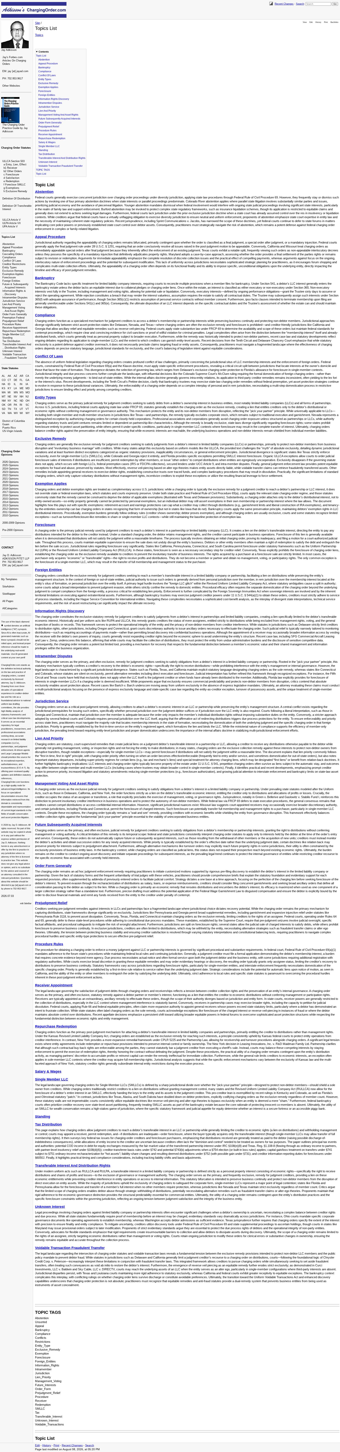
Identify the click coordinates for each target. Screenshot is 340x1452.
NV (15, 396)
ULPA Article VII (11, 223)
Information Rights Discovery (53, 99)
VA (3, 413)
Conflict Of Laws (11, 260)
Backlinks (334, 22)
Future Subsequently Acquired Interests (59, 118)
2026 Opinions (10, 461)
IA (27, 384)
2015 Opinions (10, 498)
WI (21, 413)
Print (326, 22)
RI (21, 404)
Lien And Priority (11, 304)
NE (9, 396)
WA (10, 413)
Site (37, 23)
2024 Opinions (10, 468)
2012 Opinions (10, 508)
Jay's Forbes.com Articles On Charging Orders (14, 60)
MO (28, 392)
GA (27, 380)
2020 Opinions (10, 482)
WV (16, 413)
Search (300, 3)
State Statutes (10, 368)
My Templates (9, 579)
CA (27, 375)
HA (3, 384)
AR (21, 375)
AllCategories (10, 608)
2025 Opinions (10, 465)
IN (21, 384)
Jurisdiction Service (13, 300)
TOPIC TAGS (43, 170)
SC (27, 404)
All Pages (7, 601)
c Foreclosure (11, 174)
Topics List (8, 236)
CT (9, 380)
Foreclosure (9, 277)
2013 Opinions (10, 505)
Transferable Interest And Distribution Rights (61, 158)
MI (9, 392)
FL (21, 380)
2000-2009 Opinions (13, 522)
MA (4, 392)
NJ (27, 396)
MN (16, 392)
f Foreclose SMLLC (15, 184)
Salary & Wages (46, 142)
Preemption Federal (13, 317)
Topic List (41, 55)
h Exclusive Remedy (15, 191)
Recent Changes (284, 3)
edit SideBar (25, 903)
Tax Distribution (11, 341)
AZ (15, 375)
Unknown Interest (12, 351)
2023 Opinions (10, 471)
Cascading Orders (12, 254)
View (305, 22)
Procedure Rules (11, 324)
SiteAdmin (8, 586)
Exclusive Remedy (13, 270)
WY (28, 413)
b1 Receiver (10, 167)
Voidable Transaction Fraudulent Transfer (60, 166)
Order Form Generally (14, 314)
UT (21, 408)
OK (4, 404)
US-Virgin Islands (12, 431)
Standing (7, 337)
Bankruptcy (8, 250)
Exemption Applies (13, 274)
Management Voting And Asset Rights (58, 114)
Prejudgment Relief (13, 320)
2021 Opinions (10, 478)
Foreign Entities (11, 280)
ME (22, 388)
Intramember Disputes (15, 297)
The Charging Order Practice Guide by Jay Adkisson (15, 128)
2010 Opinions (10, 515)
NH (21, 396)
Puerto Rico (9, 427)
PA (15, 404)
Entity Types (9, 267)
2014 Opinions (10, 502)
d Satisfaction (11, 177)
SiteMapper (8, 593)
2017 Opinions (10, 492)
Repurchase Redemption (16, 331)
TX (15, 408)
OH (27, 400)
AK (9, 375)
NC (15, 400)
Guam (5, 424)
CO (4, 380)
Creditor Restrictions (14, 264)
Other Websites (11, 85)
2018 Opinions (10, 488)
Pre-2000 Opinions (12, 530)
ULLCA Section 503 (13, 161)
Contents (44, 51)
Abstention (8, 244)
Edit (311, 22)
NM (4, 400)
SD (3, 408)
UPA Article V (10, 226)
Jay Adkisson (9, 49)
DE (15, 380)
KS (3, 388)
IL (15, 384)
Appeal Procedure (12, 247)
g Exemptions (11, 187)
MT (4, 396)
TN (9, 408)
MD (28, 388)
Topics (39, 35)
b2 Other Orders (13, 171)
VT (27, 408)
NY (9, 400)
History (318, 22)
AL (3, 375)
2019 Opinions (10, 485)
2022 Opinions (10, 475)
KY (9, 388)
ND (21, 400)
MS (22, 392)
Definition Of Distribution (16, 198)
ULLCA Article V (11, 219)
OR (9, 404)
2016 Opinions (10, 495)
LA (15, 388)
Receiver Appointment (14, 327)
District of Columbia (13, 420)
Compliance (9, 257)
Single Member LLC (13, 334)
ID (9, 384)
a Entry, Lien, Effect (15, 164)
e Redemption (11, 181)
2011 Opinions (10, 512)
